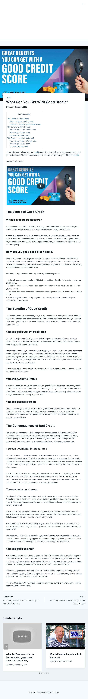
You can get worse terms (20, 144)
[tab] (39, 673)
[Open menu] (83, 4)
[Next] (82, 647)
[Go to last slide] (6, 647)
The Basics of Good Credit (18, 119)
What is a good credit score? (21, 121)
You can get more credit (20, 135)
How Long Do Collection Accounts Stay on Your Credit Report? (21, 600)
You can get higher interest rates (23, 141)
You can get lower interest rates (23, 130)
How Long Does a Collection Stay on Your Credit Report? (67, 600)
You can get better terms (20, 132)
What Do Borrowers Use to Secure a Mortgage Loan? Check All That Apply (20, 657)
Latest (8, 98)
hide (28, 114)
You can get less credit (19, 146)
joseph (10, 107)
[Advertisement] (44, 25)
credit (36, 152)
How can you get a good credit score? (25, 124)
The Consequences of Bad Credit (20, 138)
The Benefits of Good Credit (18, 127)
